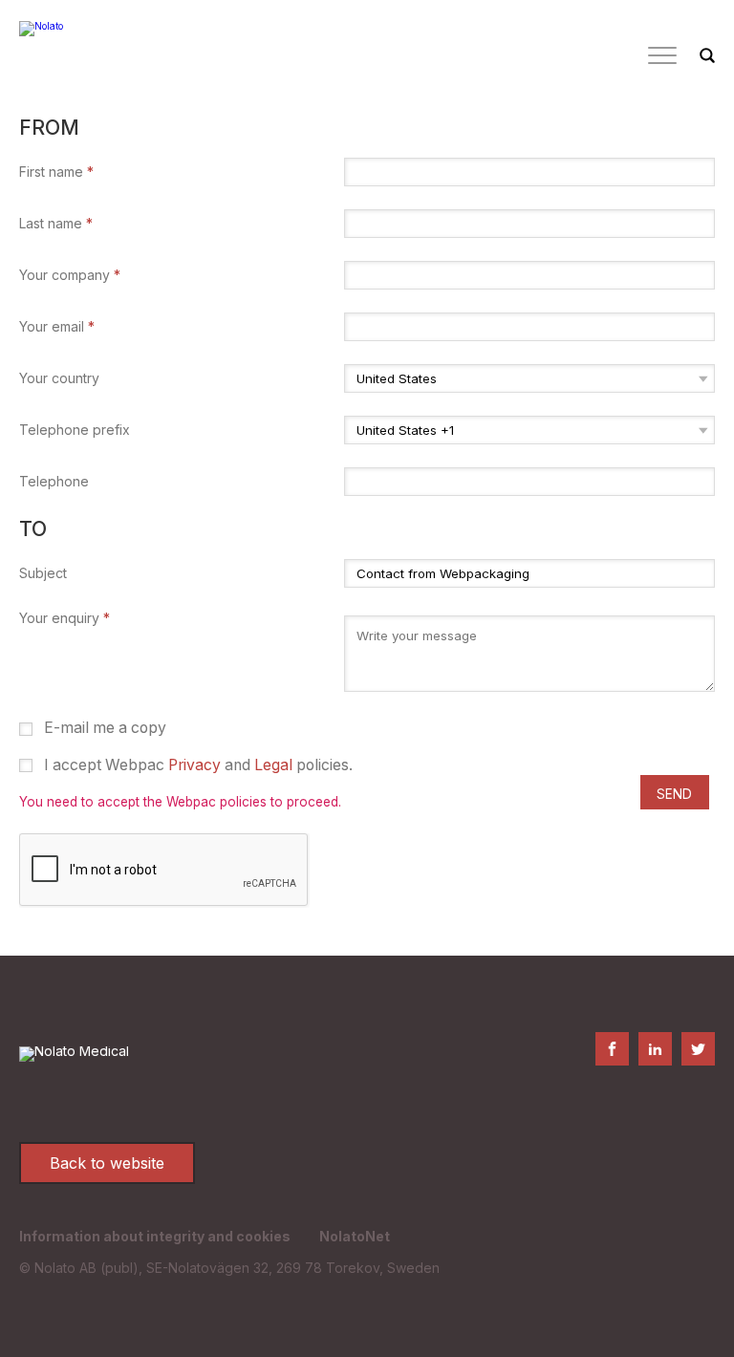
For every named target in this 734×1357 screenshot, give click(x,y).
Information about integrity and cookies (155, 1236)
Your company (69, 275)
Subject (43, 573)
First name (56, 172)
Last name (56, 223)
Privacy (194, 765)
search (707, 56)
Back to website (107, 1163)
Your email (57, 326)
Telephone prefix (74, 430)
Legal (273, 765)
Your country (59, 378)
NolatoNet (354, 1236)
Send (674, 794)
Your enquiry (64, 618)
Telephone (54, 481)
